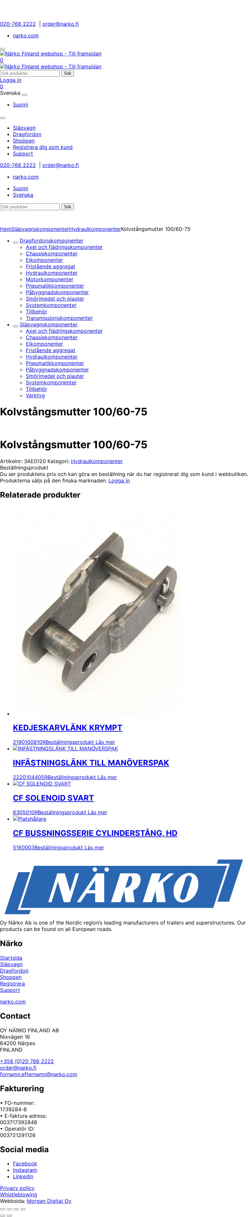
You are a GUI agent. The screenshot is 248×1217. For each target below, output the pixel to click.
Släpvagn (11, 964)
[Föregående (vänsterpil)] (2, 1216)
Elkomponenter (44, 260)
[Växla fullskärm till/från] (9, 1209)
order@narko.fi (60, 24)
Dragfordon (14, 970)
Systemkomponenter (51, 305)
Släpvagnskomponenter (40, 229)
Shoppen (11, 977)
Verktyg (35, 395)
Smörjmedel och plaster (55, 298)
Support (10, 990)
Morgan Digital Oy (49, 1201)
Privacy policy (17, 1188)
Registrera (12, 983)
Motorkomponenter (49, 279)
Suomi (20, 104)
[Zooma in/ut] (2, 1209)
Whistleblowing (18, 1194)
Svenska (23, 195)
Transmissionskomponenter (59, 318)
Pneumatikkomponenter (55, 285)
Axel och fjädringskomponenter (64, 247)
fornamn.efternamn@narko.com (38, 1074)
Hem (5, 229)
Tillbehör (36, 311)
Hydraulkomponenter (95, 229)
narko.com (26, 35)
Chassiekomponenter (52, 253)
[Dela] (16, 1209)
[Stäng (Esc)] (23, 1209)
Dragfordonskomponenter (51, 240)
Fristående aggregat (50, 266)
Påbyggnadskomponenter (57, 292)
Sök (67, 73)
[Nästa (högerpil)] (9, 1216)
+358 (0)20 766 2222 (27, 1061)
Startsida (11, 958)
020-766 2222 (18, 24)
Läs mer (105, 742)
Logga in (10, 80)
